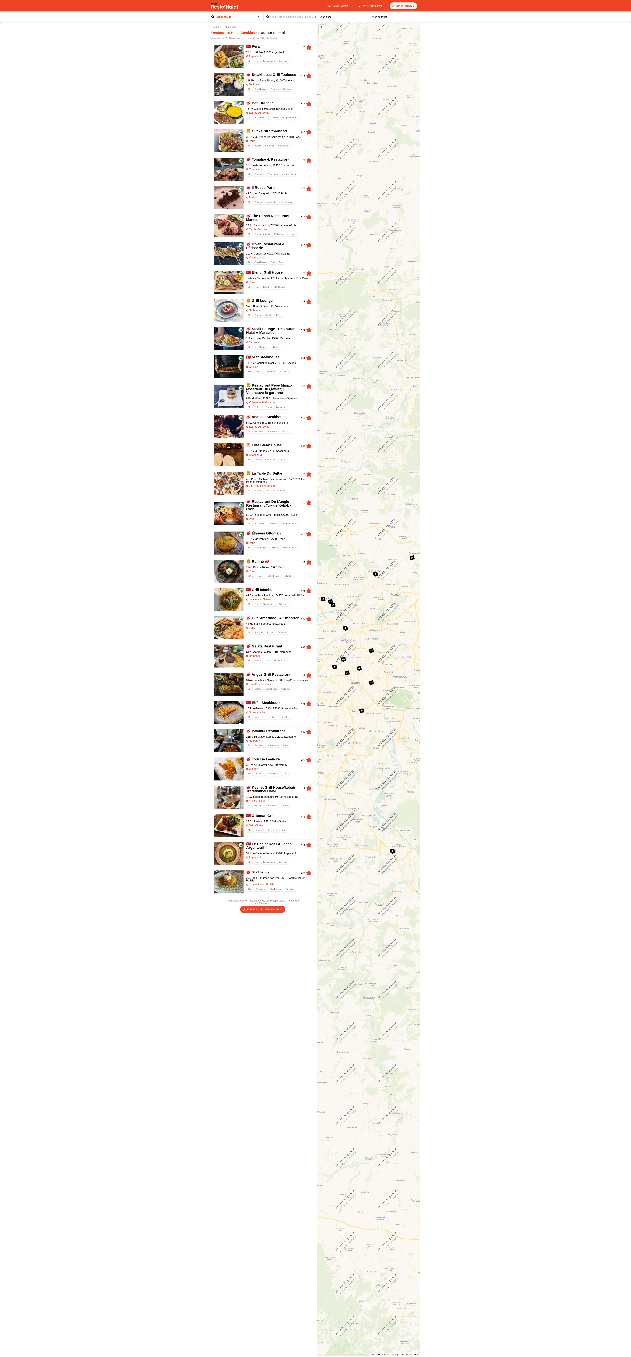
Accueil (217, 26)
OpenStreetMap (391, 1354)
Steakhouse (230, 26)
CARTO (415, 1354)
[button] (330, 601)
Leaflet (377, 1354)
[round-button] (259, 16)
